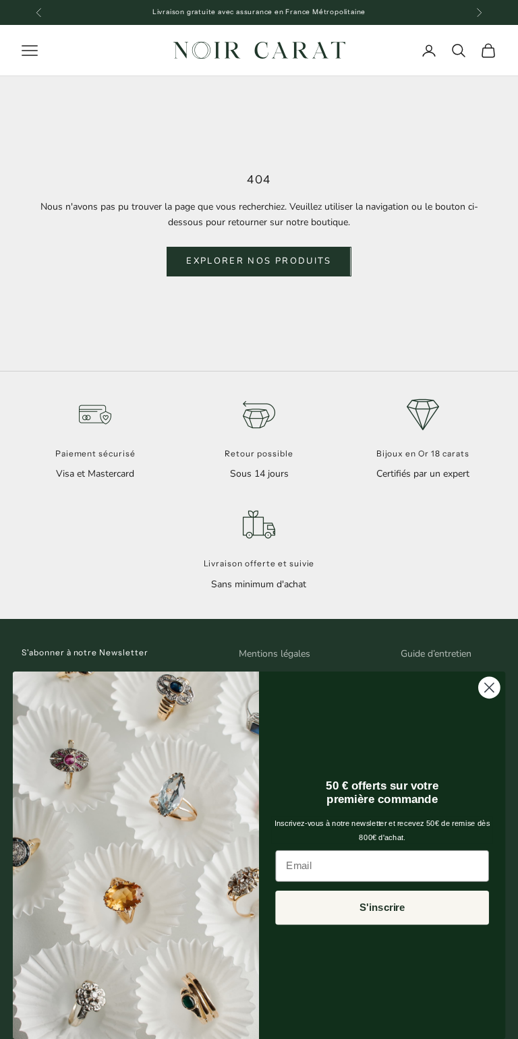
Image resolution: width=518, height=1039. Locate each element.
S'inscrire (382, 907)
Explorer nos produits (258, 261)
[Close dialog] (489, 687)
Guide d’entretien (436, 653)
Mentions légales (274, 653)
